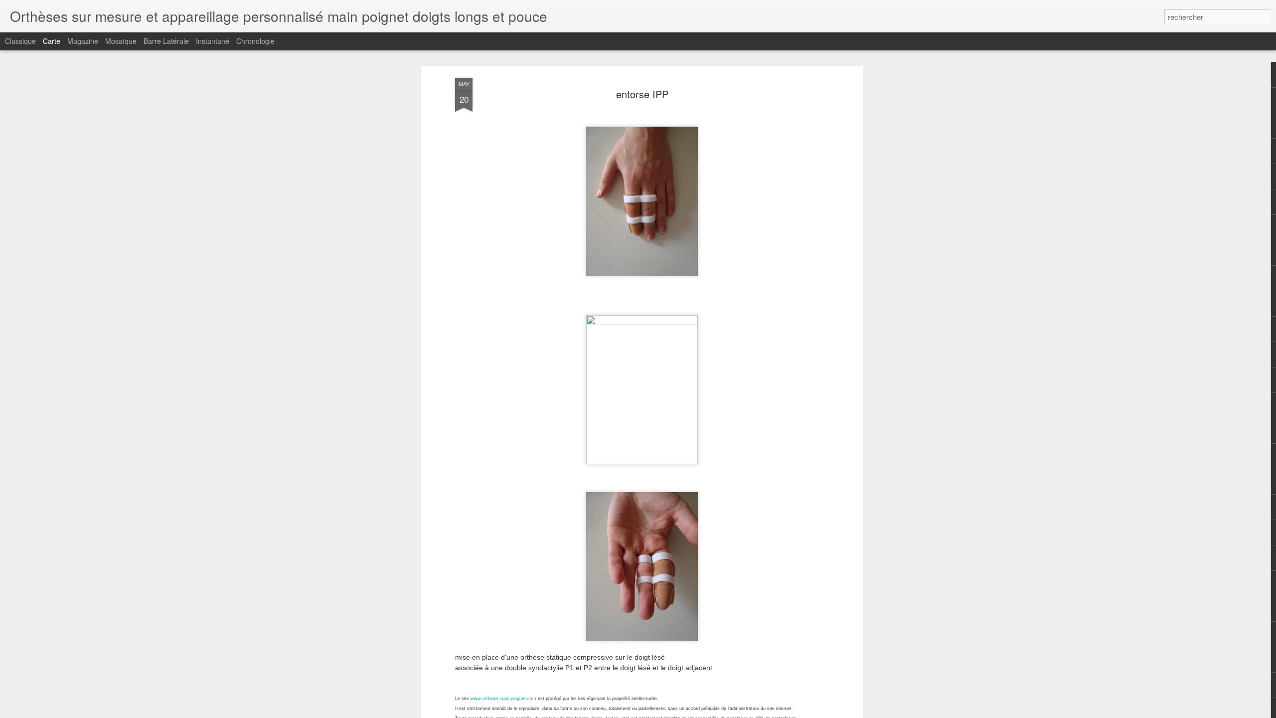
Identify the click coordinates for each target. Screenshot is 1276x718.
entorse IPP (642, 94)
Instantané (212, 41)
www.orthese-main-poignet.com (503, 698)
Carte (51, 41)
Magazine (82, 41)
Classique (20, 41)
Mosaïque (121, 41)
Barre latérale (166, 41)
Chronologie (255, 41)
